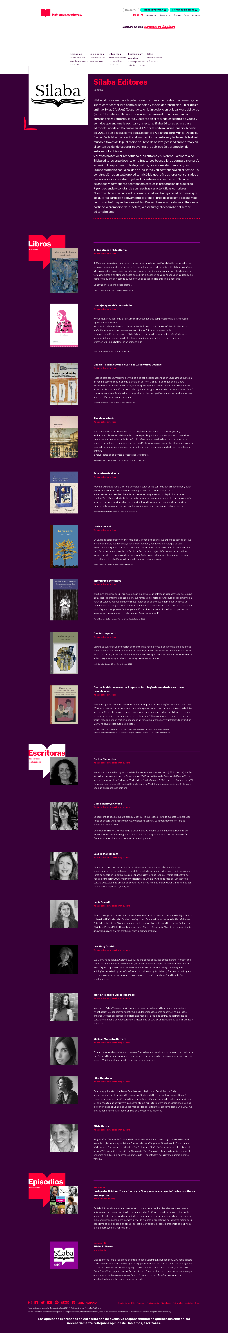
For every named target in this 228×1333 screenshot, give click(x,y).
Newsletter (165, 15)
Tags (186, 15)
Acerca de (151, 15)
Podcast (141, 1303)
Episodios (79, 59)
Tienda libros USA (152, 9)
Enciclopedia (98, 57)
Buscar (129, 10)
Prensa (177, 15)
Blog (154, 57)
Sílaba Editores (122, 290)
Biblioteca (117, 59)
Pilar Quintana (119, 732)
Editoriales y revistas (137, 59)
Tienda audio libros (183, 9)
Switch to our (149, 27)
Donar (137, 14)
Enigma (81, 1308)
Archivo (196, 15)
